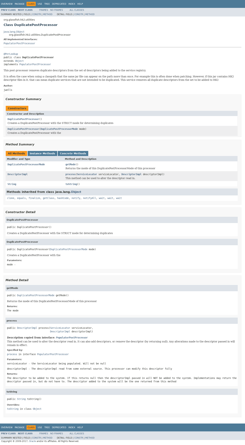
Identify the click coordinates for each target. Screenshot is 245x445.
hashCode (63, 198)
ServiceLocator (87, 174)
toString (71, 184)
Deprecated (59, 4)
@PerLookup (11, 53)
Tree (47, 4)
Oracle (32, 441)
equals (21, 198)
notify (76, 198)
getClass (48, 198)
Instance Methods (42, 153)
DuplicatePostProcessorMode (59, 129)
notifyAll (89, 198)
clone (10, 198)
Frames (43, 10)
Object (19, 60)
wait (102, 198)
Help (80, 4)
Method (47, 14)
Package (20, 4)
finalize (34, 198)
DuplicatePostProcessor (23, 119)
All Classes (77, 10)
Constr (36, 14)
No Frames (56, 10)
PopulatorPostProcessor (19, 43)
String (12, 184)
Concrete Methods (73, 153)
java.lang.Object (14, 31)
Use (40, 4)
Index (71, 4)
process (70, 174)
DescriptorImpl (18, 174)
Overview (7, 4)
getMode (70, 164)
